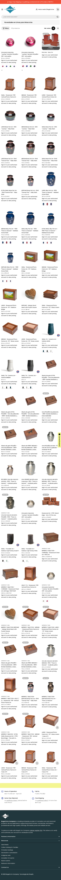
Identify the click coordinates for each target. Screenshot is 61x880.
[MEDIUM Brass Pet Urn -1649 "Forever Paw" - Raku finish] (30, 147)
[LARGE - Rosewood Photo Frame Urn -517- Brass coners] (30, 328)
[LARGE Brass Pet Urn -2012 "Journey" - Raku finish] (10, 115)
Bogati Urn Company (12, 874)
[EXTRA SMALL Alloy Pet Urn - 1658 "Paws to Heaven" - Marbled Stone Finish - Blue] (43, 242)
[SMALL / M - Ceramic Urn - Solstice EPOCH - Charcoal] (23, 387)
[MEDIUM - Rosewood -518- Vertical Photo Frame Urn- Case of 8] (30, 756)
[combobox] (30, 17)
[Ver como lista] (58, 28)
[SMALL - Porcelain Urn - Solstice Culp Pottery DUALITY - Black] (2, 560)
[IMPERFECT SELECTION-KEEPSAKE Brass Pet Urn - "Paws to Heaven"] (51, 685)
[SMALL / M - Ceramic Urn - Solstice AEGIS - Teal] (43, 351)
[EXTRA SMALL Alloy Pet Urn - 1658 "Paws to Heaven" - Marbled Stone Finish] (51, 217)
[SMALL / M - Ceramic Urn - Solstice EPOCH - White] (27, 387)
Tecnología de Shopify (26, 874)
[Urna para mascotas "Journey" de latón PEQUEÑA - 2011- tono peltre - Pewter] (43, 600)
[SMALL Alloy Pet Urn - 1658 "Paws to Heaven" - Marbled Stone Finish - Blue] (23, 242)
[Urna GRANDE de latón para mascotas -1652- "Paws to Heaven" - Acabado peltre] (30, 468)
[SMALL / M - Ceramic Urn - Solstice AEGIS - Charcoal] (47, 351)
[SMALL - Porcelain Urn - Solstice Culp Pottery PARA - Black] (23, 560)
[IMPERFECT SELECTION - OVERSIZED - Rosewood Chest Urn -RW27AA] (51, 537)
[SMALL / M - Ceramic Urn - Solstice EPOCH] (30, 364)
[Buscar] (57, 17)
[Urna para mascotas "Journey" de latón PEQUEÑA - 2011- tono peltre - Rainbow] (14, 66)
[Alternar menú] (2, 9)
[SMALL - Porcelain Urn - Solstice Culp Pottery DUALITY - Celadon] (6, 560)
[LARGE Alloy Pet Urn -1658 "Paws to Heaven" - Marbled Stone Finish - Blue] (43, 204)
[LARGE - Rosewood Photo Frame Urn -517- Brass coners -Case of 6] (51, 721)
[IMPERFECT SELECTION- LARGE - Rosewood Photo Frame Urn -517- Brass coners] (51, 614)
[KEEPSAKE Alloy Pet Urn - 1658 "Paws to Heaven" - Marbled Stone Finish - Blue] (2, 280)
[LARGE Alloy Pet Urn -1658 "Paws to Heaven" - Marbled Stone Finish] (51, 179)
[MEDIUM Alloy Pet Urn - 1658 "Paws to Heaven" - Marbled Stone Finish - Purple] (10, 242)
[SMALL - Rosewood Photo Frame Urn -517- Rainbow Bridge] (30, 256)
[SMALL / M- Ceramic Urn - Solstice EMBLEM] (10, 364)
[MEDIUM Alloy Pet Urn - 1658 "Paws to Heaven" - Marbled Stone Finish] (10, 217)
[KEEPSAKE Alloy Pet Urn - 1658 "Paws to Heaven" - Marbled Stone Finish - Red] (6, 280)
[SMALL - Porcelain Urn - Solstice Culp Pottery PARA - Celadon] (27, 560)
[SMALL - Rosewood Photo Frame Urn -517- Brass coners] (51, 294)
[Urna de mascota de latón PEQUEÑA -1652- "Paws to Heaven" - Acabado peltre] (10, 502)
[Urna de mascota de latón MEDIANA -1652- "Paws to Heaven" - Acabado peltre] (51, 468)
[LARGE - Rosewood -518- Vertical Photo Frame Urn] (51, 84)
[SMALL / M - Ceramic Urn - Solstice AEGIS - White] (51, 351)
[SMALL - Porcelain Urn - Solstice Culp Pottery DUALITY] (10, 537)
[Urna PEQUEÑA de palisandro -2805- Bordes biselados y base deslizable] (51, 400)
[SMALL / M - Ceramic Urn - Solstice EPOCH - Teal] (30, 387)
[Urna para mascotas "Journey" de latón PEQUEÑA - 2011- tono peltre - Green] (10, 66)
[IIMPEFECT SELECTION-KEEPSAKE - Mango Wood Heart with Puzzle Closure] (10, 614)
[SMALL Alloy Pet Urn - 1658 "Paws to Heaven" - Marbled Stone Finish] (30, 217)
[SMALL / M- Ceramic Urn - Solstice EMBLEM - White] (2, 387)
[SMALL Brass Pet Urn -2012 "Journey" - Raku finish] (51, 115)
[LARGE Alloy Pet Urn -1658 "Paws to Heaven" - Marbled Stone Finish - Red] (47, 204)
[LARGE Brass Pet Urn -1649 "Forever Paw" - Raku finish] (10, 147)
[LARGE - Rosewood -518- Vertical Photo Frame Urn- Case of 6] (10, 756)
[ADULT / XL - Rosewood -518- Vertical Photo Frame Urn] (30, 574)
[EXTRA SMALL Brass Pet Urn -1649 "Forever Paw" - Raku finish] (10, 179)
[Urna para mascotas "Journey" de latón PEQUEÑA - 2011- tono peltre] (10, 41)
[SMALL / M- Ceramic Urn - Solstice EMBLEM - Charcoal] (6, 387)
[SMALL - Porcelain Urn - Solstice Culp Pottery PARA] (30, 537)
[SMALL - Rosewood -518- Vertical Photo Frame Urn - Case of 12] (51, 756)
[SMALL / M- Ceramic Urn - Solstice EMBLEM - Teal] (10, 387)
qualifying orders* (12, 800)
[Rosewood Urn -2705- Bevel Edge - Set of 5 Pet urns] (51, 502)
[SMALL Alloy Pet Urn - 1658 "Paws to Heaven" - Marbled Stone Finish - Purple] (30, 242)
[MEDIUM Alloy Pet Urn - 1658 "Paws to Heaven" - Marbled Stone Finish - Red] (6, 242)
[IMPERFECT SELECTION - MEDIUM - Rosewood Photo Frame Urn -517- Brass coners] (30, 614)
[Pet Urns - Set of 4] (51, 41)
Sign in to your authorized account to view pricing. (9, 61)
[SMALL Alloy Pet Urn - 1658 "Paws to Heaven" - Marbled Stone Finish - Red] (27, 242)
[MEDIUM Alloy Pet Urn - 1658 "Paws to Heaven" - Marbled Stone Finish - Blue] (2, 242)
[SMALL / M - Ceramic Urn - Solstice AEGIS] (51, 328)
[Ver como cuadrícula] (53, 28)
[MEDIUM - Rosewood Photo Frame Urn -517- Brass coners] (10, 328)
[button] (59, 440)
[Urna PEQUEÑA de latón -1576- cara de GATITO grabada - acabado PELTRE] (51, 434)
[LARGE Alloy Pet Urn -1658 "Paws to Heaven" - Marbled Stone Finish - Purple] (51, 204)
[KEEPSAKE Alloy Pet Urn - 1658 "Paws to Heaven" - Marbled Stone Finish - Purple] (10, 280)
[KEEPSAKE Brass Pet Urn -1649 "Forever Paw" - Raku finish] (30, 179)
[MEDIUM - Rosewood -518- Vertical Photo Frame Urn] (30, 84)
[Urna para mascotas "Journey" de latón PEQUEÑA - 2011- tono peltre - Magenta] (2, 66)
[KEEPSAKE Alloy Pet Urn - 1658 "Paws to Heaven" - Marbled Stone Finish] (10, 256)
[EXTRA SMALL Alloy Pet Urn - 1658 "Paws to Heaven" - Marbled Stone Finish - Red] (47, 242)
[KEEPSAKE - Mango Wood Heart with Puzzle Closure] (30, 294)
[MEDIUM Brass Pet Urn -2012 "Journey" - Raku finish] (30, 115)
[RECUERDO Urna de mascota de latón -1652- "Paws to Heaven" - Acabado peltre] (10, 468)
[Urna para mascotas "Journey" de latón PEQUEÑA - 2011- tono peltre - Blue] (6, 66)
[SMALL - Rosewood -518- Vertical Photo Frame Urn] (10, 84)
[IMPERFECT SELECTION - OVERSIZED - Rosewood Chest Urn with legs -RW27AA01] (10, 574)
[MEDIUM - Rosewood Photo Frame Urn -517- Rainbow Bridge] (51, 256)
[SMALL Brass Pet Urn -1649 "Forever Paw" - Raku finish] (51, 147)
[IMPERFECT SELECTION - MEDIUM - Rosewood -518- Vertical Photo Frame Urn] (30, 721)
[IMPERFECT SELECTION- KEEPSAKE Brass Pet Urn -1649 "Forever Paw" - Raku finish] (30, 685)
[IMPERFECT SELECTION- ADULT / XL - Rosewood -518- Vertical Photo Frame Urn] (10, 685)
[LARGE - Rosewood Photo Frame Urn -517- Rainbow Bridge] (10, 294)
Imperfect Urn (5, 513)
